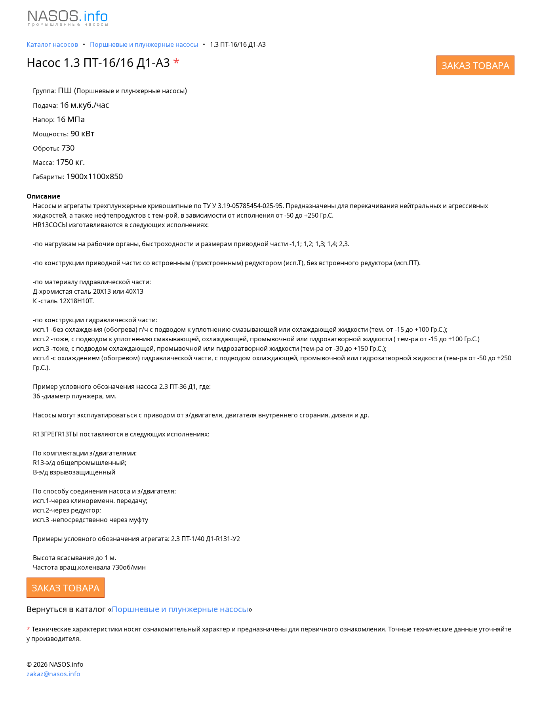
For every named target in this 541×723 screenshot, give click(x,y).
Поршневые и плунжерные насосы (144, 44)
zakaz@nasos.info (53, 673)
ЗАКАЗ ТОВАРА (475, 65)
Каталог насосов (52, 44)
